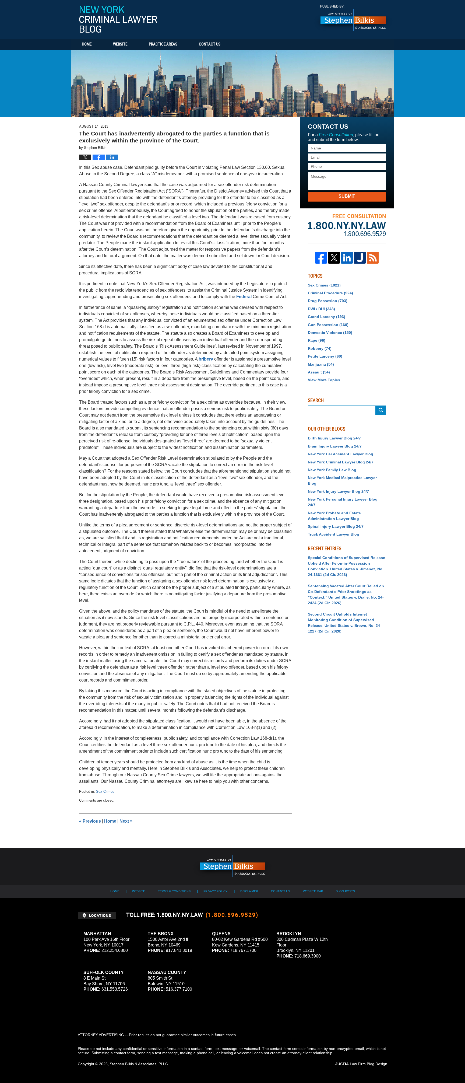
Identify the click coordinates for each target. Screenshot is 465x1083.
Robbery (320, 348)
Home (86, 44)
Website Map (313, 891)
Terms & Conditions (174, 891)
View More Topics (324, 380)
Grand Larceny (326, 317)
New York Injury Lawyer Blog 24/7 (338, 491)
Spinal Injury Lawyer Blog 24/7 (336, 526)
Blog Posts (345, 891)
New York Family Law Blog (332, 470)
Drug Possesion (327, 301)
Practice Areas (163, 44)
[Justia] (359, 258)
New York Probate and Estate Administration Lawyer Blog (334, 516)
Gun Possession (328, 325)
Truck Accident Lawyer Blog (333, 534)
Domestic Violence (330, 332)
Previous (90, 821)
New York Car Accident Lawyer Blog (340, 454)
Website (120, 44)
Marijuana (321, 364)
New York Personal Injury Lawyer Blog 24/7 (343, 502)
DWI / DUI (321, 309)
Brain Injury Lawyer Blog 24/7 (335, 446)
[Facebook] (321, 258)
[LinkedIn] (346, 258)
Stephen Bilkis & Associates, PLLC (139, 1064)
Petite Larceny (325, 356)
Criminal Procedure (330, 293)
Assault (319, 372)
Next (125, 821)
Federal (244, 296)
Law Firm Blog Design (361, 1064)
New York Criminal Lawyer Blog (118, 19)
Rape (316, 340)
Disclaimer (249, 891)
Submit (347, 196)
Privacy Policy (215, 891)
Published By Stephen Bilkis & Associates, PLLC (353, 18)
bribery (206, 359)
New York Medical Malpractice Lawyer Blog (342, 480)
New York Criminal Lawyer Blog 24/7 (341, 462)
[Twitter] (333, 258)
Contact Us (209, 44)
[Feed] (372, 258)
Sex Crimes (105, 791)
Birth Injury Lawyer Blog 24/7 (334, 438)
